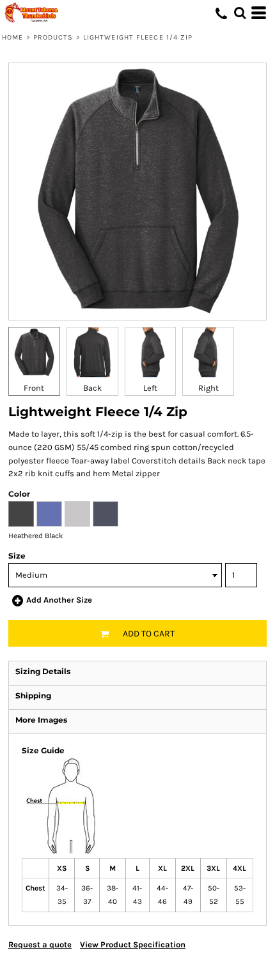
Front (34, 388)
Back (92, 388)
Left (150, 388)
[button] (239, 12)
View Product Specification (132, 944)
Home (12, 37)
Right (208, 388)
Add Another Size (59, 600)
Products (53, 37)
